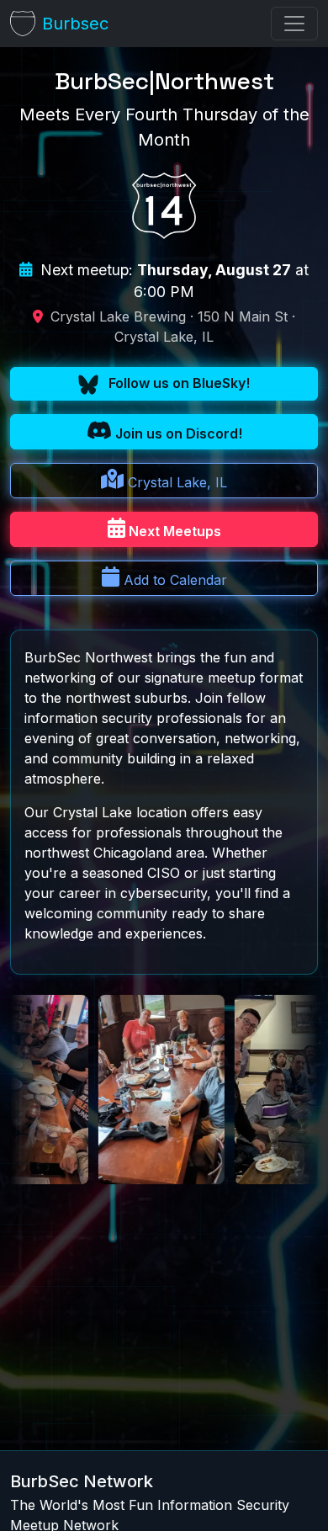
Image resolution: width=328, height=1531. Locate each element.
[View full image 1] (260, 1089)
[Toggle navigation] (294, 23)
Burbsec (75, 23)
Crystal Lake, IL (175, 482)
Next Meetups (173, 531)
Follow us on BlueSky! (177, 383)
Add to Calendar (173, 579)
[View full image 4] (124, 1089)
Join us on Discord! (177, 433)
